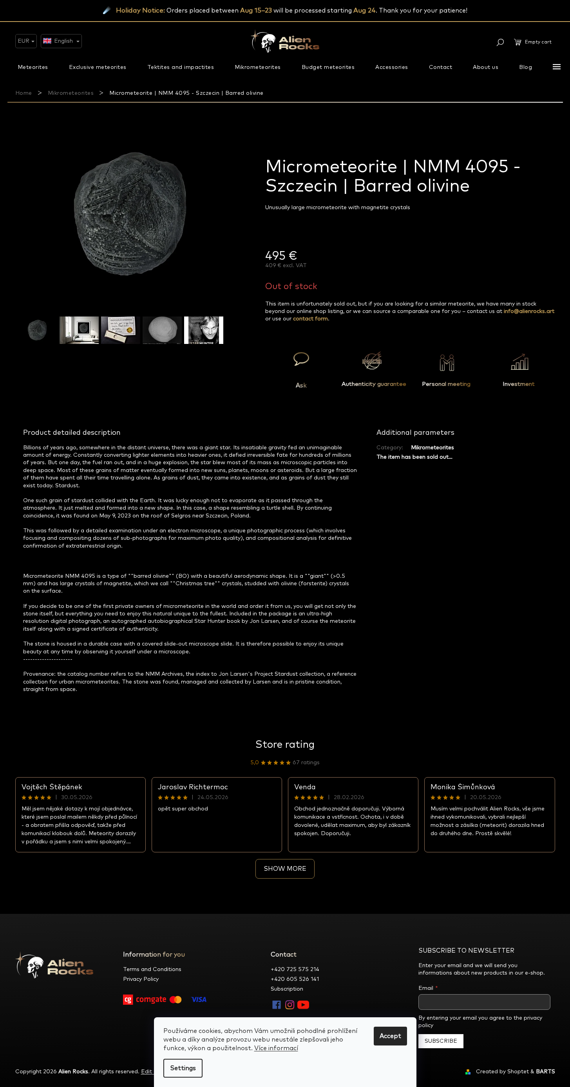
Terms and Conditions (152, 969)
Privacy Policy (141, 979)
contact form (310, 319)
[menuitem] (32, 67)
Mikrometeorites (432, 447)
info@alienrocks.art (529, 311)
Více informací (276, 1048)
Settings (183, 1068)
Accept (390, 1036)
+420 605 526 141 (295, 979)
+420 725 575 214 (295, 969)
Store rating (285, 745)
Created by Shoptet (502, 1071)
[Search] (500, 42)
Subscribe (441, 1041)
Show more (285, 869)
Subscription (287, 989)
